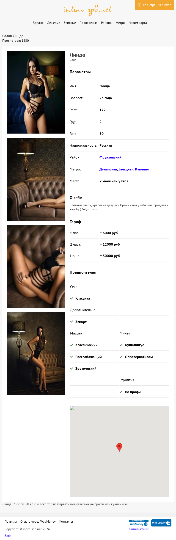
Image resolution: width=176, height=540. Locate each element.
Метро (120, 23)
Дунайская (108, 169)
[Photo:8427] (36, 266)
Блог (8, 536)
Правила (11, 521)
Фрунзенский (110, 157)
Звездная (125, 169)
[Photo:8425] (36, 92)
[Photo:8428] (36, 353)
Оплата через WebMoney (38, 521)
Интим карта (138, 23)
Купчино (142, 169)
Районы (106, 23)
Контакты (66, 521)
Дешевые (53, 23)
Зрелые (38, 23)
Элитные (70, 23)
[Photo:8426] (36, 179)
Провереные (88, 23)
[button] (119, 447)
